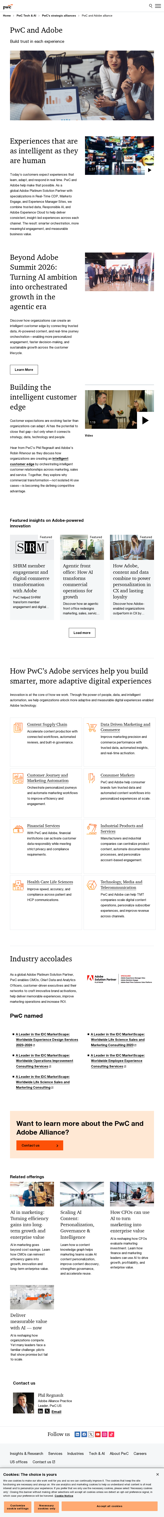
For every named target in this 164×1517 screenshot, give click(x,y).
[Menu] (158, 6)
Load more (82, 633)
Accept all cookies (109, 1506)
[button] (119, 155)
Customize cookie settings (18, 1507)
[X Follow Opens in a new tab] (47, 1411)
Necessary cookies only (46, 1507)
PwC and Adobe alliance (97, 15)
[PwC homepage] (8, 6)
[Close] (157, 1474)
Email (56, 1412)
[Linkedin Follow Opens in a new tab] (40, 1411)
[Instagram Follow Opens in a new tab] (104, 1435)
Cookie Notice (64, 1495)
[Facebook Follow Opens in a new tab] (84, 1435)
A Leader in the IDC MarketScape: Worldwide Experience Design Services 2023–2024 (47, 1039)
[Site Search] (150, 6)
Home (7, 15)
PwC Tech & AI (26, 15)
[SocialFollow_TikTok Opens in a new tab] (111, 1435)
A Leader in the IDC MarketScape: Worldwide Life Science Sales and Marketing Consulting (43, 1082)
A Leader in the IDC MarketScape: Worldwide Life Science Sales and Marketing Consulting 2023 (118, 1039)
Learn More (24, 369)
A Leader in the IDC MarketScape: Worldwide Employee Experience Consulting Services (118, 1060)
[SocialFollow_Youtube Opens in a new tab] (98, 1435)
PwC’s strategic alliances (59, 15)
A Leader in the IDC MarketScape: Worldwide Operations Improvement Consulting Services (44, 1060)
